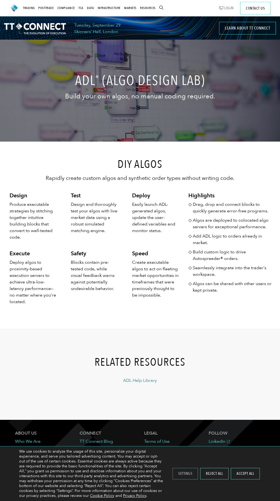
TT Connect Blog (96, 441)
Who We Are (27, 441)
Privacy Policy (134, 495)
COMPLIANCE (66, 8)
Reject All (214, 473)
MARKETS (130, 8)
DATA (90, 8)
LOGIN (228, 8)
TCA (80, 8)
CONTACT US (255, 8)
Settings (185, 473)
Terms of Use (157, 441)
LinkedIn (217, 441)
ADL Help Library (140, 380)
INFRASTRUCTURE (109, 8)
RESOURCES (148, 8)
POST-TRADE (46, 8)
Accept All (245, 473)
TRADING (29, 8)
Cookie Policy (102, 495)
